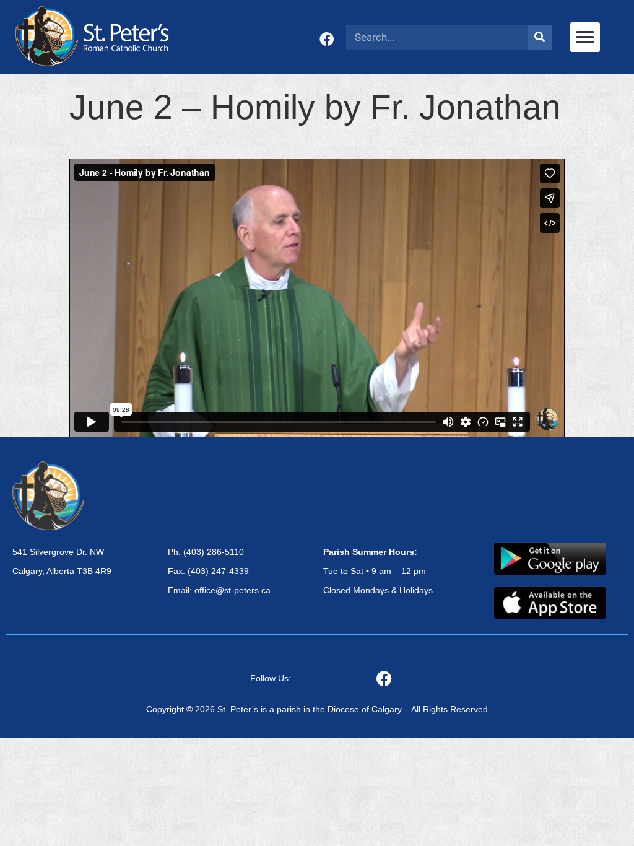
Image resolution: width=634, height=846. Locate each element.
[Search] (540, 37)
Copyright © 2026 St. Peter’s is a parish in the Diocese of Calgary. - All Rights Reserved (317, 709)
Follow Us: (270, 678)
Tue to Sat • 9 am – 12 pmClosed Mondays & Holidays (378, 571)
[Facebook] (326, 39)
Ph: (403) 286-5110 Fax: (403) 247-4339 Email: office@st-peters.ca (219, 571)
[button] (585, 37)
